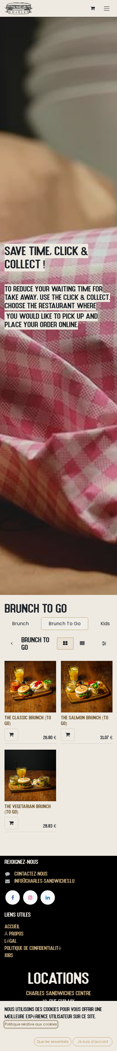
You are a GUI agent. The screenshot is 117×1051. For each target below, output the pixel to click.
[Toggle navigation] (106, 8)
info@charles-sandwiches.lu (44, 881)
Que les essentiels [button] (53, 1041)
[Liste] (82, 643)
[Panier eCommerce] (92, 8)
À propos (13, 933)
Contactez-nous (30, 873)
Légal (10, 941)
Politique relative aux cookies (31, 1024)
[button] (11, 734)
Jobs (8, 955)
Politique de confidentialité (32, 948)
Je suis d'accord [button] (92, 1041)
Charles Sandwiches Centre (58, 993)
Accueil (12, 926)
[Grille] (65, 643)
